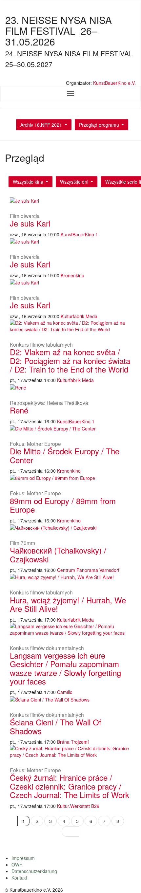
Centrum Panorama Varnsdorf (88, 570)
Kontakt (19, 877)
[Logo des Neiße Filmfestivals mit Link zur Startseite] (70, 76)
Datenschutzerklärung (34, 871)
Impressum (23, 858)
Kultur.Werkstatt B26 (78, 806)
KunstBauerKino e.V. (114, 83)
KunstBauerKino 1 (79, 234)
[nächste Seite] (70, 831)
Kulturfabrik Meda (79, 316)
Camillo (64, 692)
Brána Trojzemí (73, 741)
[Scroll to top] (127, 879)
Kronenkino (72, 275)
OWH (17, 864)
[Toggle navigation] (70, 93)
